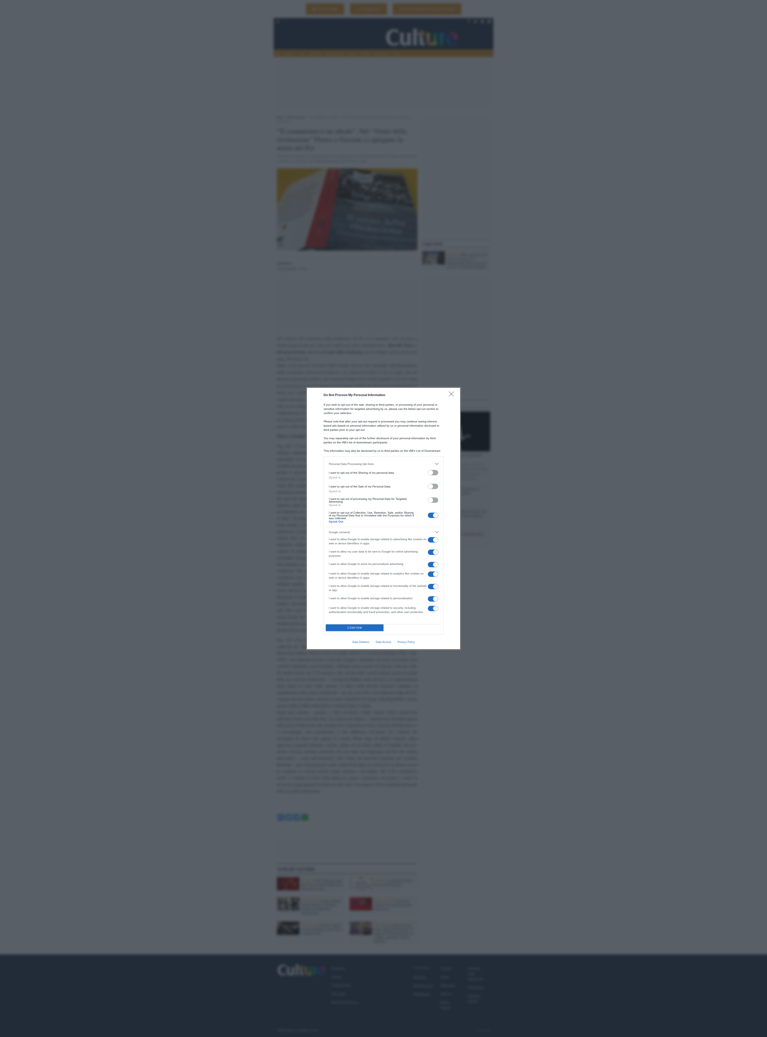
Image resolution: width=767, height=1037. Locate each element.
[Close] (452, 395)
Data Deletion (361, 642)
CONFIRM (354, 627)
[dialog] (383, 518)
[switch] (433, 472)
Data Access (383, 642)
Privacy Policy (406, 642)
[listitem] (383, 464)
